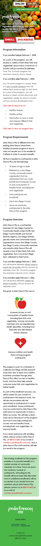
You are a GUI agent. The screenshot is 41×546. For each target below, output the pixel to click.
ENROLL (10, 39)
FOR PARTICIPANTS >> (26, 9)
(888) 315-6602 (20, 538)
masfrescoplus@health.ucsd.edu (16, 442)
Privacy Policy (20, 519)
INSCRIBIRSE (25, 39)
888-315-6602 (15, 440)
